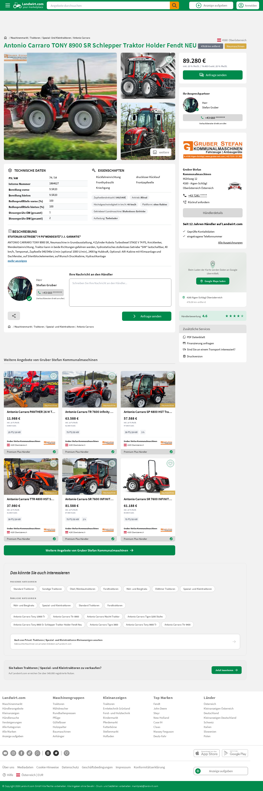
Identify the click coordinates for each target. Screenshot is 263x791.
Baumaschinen (62, 731)
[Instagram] (13, 753)
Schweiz (209, 722)
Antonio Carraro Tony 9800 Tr (141, 624)
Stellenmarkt (110, 731)
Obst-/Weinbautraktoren (82, 589)
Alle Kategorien (11, 727)
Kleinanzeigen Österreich (219, 708)
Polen (207, 736)
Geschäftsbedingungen (97, 767)
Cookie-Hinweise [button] (47, 767)
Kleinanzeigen (10, 713)
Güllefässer (59, 722)
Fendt (156, 704)
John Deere (160, 708)
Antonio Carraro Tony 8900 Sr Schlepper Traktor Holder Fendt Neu (47, 624)
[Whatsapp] (37, 753)
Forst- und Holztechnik (116, 713)
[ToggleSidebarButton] (8, 5)
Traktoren (58, 704)
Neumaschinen (236, 46)
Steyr (156, 713)
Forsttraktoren (110, 589)
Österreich (210, 704)
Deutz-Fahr (159, 736)
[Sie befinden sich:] (6, 37)
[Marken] (56, 753)
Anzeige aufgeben (12, 736)
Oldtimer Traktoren (165, 589)
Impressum (123, 767)
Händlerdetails (213, 212)
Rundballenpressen (64, 713)
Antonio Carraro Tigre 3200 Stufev (145, 616)
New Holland (161, 717)
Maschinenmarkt (12, 704)
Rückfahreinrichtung (108, 177)
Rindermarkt (110, 717)
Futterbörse (110, 727)
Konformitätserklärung (149, 767)
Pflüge (56, 717)
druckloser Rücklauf (148, 177)
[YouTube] (5, 753)
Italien (207, 727)
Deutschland (211, 713)
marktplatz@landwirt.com (145, 786)
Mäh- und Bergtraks (136, 589)
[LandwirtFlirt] (67, 753)
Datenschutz (70, 767)
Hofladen (108, 736)
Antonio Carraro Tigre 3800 (104, 624)
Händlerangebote (12, 708)
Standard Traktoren (23, 589)
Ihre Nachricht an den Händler (91, 274)
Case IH (157, 722)
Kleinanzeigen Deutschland (220, 717)
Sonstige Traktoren (52, 589)
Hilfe (10, 775)
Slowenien (210, 731)
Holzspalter (59, 727)
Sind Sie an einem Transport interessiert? (211, 349)
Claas (156, 727)
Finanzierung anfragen (200, 343)
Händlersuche (10, 717)
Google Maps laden (215, 281)
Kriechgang (103, 188)
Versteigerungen (12, 722)
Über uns (8, 767)
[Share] (14, 316)
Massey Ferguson (163, 731)
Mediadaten (25, 767)
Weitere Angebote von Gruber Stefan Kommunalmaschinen (51, 359)
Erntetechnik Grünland (116, 708)
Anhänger (58, 736)
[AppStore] (207, 753)
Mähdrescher (60, 708)
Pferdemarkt (110, 722)
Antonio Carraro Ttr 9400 (177, 624)
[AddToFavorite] (169, 59)
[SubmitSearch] (174, 5)
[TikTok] (29, 753)
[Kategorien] (48, 753)
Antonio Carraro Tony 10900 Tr (29, 616)
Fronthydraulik (105, 182)
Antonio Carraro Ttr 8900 (66, 616)
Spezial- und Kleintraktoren (197, 589)
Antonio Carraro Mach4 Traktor (103, 616)
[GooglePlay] (235, 753)
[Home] (28, 5)
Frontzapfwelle (145, 182)
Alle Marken (9, 731)
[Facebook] (21, 753)
